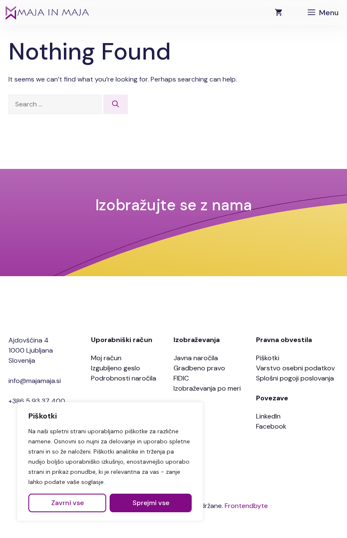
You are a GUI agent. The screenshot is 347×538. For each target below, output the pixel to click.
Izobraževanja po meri (207, 388)
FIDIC (181, 378)
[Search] (115, 104)
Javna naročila (196, 357)
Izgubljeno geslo (115, 368)
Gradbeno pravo (199, 368)
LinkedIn (268, 416)
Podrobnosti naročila (123, 378)
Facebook (271, 426)
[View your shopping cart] (278, 12)
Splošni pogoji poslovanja (295, 378)
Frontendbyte (246, 505)
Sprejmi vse (150, 502)
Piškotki (267, 357)
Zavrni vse (67, 502)
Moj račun (106, 357)
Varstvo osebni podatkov (295, 368)
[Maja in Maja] (46, 12)
